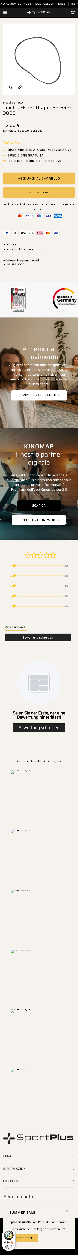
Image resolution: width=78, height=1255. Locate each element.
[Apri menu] (9, 13)
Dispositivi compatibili (39, 520)
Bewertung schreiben (37, 637)
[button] (12, 143)
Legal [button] (8, 1156)
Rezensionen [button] (16, 627)
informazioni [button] (15, 1169)
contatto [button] (11, 1181)
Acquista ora (39, 192)
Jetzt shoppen (24, 1238)
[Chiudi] (69, 1210)
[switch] (8, 1247)
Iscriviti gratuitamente (39, 395)
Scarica (39, 505)
